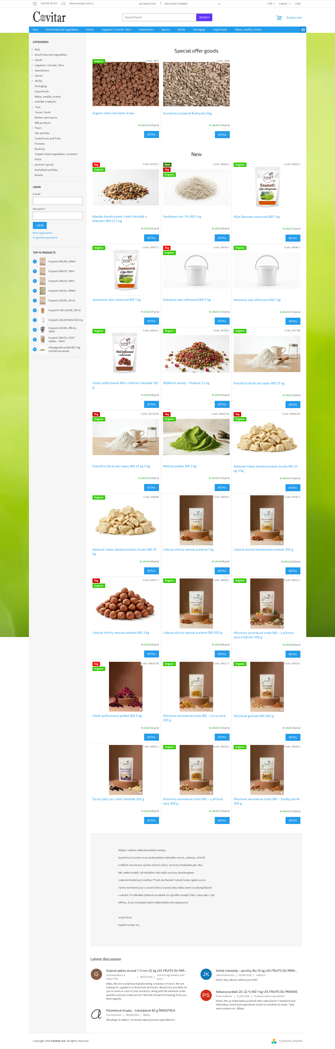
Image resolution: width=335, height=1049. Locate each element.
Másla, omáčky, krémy (48, 97)
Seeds (38, 60)
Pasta (38, 159)
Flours (38, 128)
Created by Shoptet (290, 1041)
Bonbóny (40, 149)
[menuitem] (35, 30)
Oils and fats (42, 133)
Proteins (40, 144)
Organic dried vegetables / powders (56, 154)
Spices (39, 76)
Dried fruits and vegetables (51, 55)
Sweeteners (42, 71)
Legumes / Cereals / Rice (49, 65)
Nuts (37, 50)
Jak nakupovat (147, 4)
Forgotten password (45, 238)
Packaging (41, 86)
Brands (39, 175)
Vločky (38, 81)
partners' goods (44, 165)
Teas (38, 107)
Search (204, 17)
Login (40, 225)
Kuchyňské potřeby (46, 170)
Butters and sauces (46, 118)
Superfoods (42, 91)
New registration (42, 233)
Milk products (43, 123)
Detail (151, 134)
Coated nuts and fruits (48, 139)
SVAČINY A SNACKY (45, 102)
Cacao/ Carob (43, 112)
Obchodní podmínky (176, 4)
